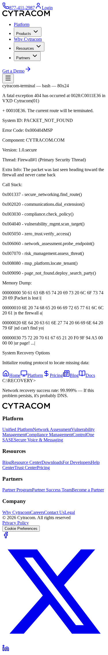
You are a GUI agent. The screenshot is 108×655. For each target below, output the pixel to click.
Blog (74, 375)
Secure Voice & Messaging (38, 439)
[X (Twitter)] (54, 641)
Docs (90, 375)
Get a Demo (13, 71)
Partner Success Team (52, 489)
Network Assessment (52, 429)
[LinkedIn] (5, 649)
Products (23, 34)
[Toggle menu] (8, 78)
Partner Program (17, 489)
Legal (70, 512)
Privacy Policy (15, 522)
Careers (37, 512)
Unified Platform (17, 429)
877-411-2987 (22, 7)
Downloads (51, 462)
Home (14, 375)
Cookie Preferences (21, 528)
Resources (25, 48)
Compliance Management (49, 434)
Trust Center (25, 467)
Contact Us (54, 512)
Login (47, 7)
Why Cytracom (28, 39)
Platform (21, 24)
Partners (23, 58)
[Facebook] (5, 536)
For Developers (76, 462)
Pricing (56, 375)
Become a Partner (88, 489)
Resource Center (26, 462)
